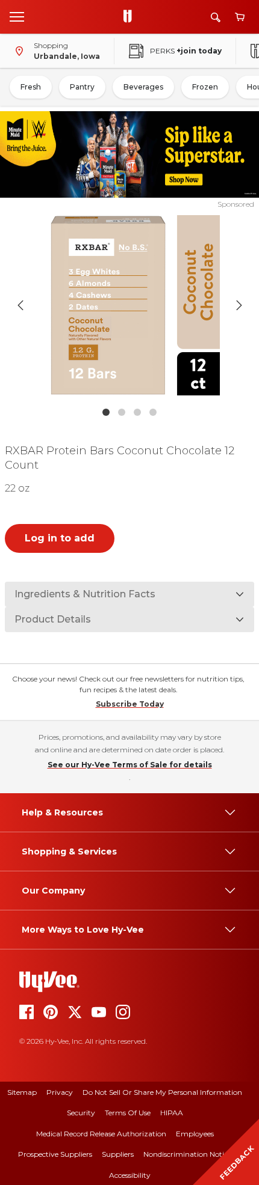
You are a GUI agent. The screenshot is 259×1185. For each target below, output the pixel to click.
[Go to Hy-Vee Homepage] (130, 17)
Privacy (59, 1092)
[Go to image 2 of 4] (122, 412)
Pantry (82, 86)
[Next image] (239, 305)
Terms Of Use (128, 1112)
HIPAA (171, 1112)
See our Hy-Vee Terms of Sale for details (130, 764)
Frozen (205, 86)
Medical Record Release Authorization (101, 1133)
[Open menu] (17, 16)
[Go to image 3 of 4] (137, 412)
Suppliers (118, 1154)
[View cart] (239, 17)
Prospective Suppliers (55, 1154)
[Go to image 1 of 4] (106, 412)
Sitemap (22, 1092)
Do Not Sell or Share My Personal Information (162, 1092)
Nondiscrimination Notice (187, 1154)
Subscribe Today (130, 703)
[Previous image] (20, 305)
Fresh (30, 86)
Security (81, 1112)
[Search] (215, 17)
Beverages (143, 86)
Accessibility (130, 1175)
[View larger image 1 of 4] (130, 305)
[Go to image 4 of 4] (153, 412)
